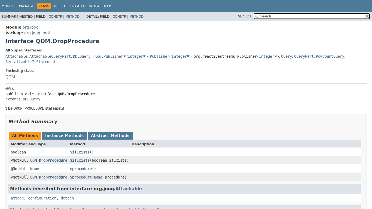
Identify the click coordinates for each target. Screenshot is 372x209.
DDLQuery (81, 56)
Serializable (18, 62)
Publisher (159, 56)
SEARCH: (245, 16)
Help (106, 6)
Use (57, 6)
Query (286, 56)
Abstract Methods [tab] (110, 135)
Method (72, 17)
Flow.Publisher (108, 56)
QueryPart (304, 56)
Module (9, 6)
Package (26, 6)
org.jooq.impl (37, 33)
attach (17, 198)
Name (34, 169)
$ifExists (80, 152)
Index (94, 6)
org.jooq (31, 27)
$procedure (81, 169)
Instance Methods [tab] (64, 135)
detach (67, 198)
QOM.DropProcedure (48, 160)
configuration (42, 198)
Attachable (16, 56)
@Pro (9, 88)
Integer (135, 56)
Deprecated (75, 6)
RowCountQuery (330, 56)
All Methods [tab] (25, 135)
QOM (10, 77)
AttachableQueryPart (50, 56)
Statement (46, 62)
